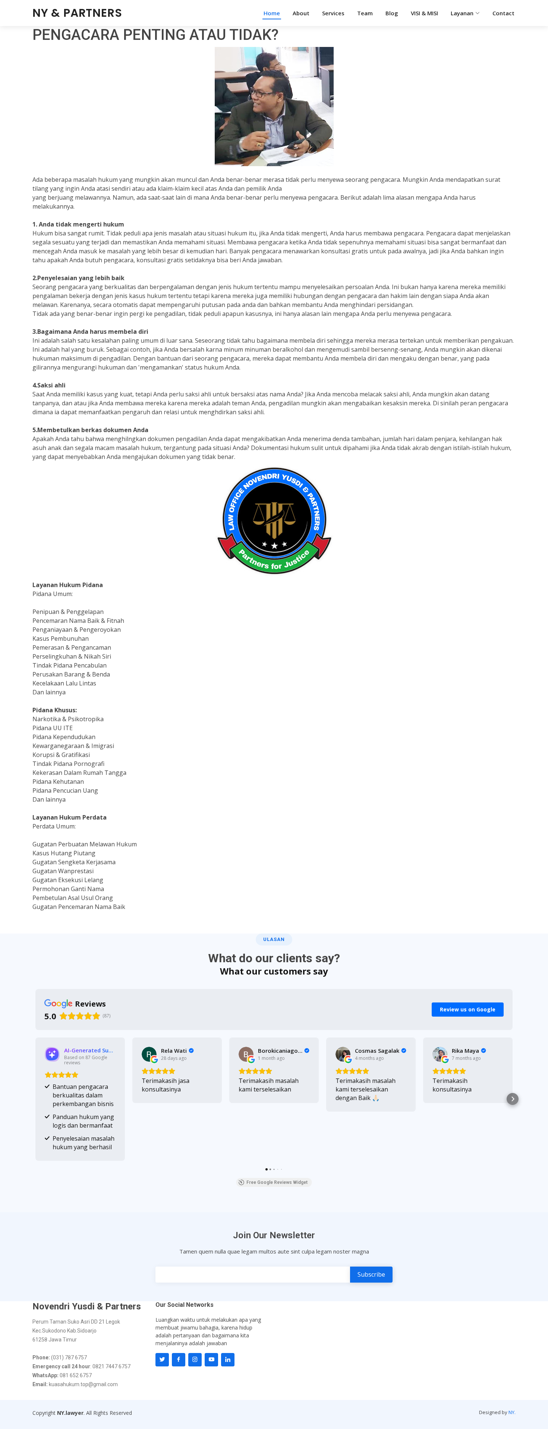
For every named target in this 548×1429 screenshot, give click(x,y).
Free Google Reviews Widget (277, 1182)
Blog (391, 13)
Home (272, 13)
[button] (35, 1099)
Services (333, 13)
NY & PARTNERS (77, 13)
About (301, 13)
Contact (503, 13)
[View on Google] (149, 1054)
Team (365, 13)
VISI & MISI (424, 13)
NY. (512, 1412)
